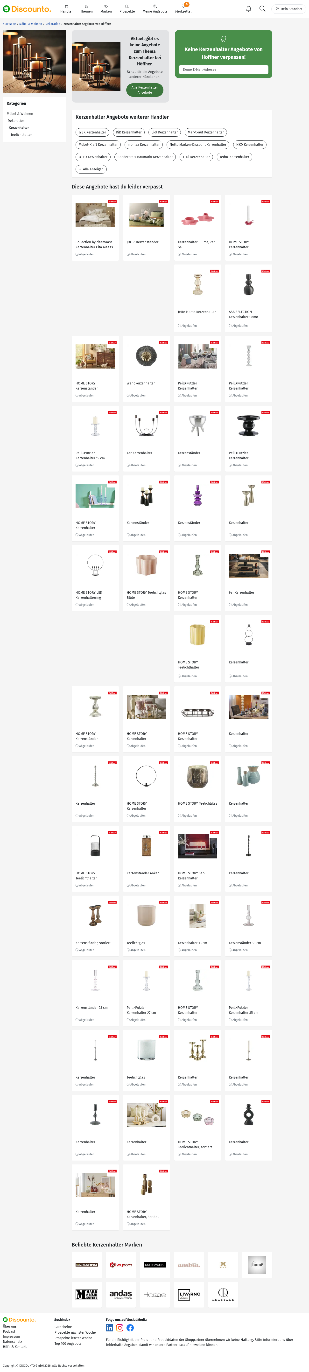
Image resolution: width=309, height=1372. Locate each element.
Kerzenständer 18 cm (245, 943)
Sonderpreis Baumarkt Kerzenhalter (145, 157)
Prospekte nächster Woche (75, 1332)
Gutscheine (63, 1327)
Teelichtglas (136, 943)
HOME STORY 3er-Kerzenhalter (191, 875)
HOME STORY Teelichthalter (188, 664)
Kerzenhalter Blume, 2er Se (196, 244)
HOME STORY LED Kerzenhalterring (89, 595)
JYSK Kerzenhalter (92, 132)
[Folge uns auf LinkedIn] (109, 1327)
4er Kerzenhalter (139, 453)
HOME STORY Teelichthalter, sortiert (195, 1144)
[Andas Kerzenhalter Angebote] (121, 1295)
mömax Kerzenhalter (144, 145)
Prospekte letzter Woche (73, 1338)
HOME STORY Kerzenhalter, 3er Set (143, 1214)
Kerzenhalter (238, 523)
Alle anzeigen (93, 169)
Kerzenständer (189, 453)
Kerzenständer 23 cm (92, 1008)
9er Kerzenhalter (241, 593)
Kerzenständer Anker (143, 873)
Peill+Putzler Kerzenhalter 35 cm (243, 1010)
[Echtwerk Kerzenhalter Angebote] (155, 1265)
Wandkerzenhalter (141, 383)
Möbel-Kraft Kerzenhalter (98, 145)
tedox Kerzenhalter (234, 157)
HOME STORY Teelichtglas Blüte (146, 595)
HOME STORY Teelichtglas (197, 803)
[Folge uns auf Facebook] (130, 1327)
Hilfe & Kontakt (15, 1347)
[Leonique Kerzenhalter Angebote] (223, 1295)
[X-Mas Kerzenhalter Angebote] (223, 1265)
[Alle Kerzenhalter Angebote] (96, 66)
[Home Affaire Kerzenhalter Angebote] (155, 1295)
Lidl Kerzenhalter (165, 132)
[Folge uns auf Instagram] (119, 1327)
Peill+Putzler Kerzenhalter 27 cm (141, 1010)
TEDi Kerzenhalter (196, 157)
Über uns (10, 1326)
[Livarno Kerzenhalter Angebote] (87, 1265)
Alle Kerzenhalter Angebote (145, 90)
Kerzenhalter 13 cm (192, 943)
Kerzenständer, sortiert (93, 943)
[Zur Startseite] (29, 9)
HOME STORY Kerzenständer (87, 385)
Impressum (11, 1337)
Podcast (9, 1332)
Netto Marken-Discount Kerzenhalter (198, 145)
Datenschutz (12, 1342)
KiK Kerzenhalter (128, 132)
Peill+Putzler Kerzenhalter (187, 385)
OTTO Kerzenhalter (93, 157)
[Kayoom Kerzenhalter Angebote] (121, 1265)
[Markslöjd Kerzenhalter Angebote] (87, 1295)
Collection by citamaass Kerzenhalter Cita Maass (94, 244)
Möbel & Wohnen (20, 114)
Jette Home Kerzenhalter (197, 312)
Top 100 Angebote (68, 1344)
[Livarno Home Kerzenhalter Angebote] (189, 1295)
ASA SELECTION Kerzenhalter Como (243, 314)
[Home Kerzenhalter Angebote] (257, 1265)
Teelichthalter (21, 135)
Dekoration (16, 121)
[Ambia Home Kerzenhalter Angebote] (189, 1265)
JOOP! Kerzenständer (142, 242)
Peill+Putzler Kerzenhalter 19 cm (90, 455)
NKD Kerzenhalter (249, 145)
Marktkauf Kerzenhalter (206, 132)
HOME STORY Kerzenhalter (239, 244)
